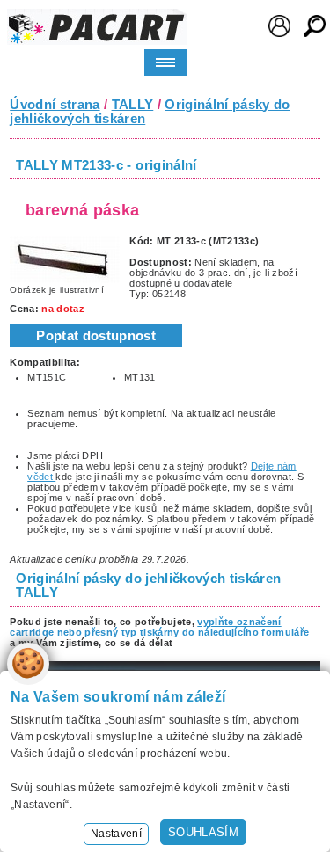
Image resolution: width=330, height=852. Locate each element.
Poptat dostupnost (96, 336)
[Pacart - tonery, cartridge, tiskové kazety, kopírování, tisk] (97, 27)
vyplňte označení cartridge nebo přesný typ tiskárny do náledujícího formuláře (159, 626)
